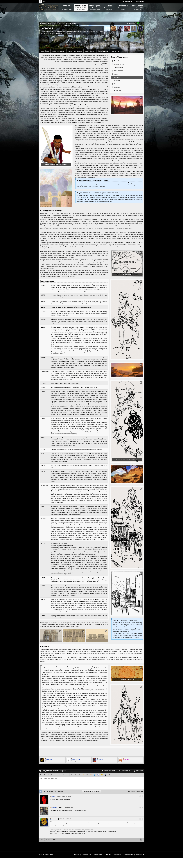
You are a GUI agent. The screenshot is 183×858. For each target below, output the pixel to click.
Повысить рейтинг (140, 23)
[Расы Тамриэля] (134, 29)
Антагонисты (115, 51)
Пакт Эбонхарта (90, 51)
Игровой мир (45, 51)
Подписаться (131, 23)
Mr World (54, 807)
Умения (108, 854)
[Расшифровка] (98, 774)
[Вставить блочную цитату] (83, 774)
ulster (53, 796)
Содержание (140, 854)
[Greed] (44, 822)
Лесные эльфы (118, 71)
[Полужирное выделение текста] (40, 774)
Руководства (98, 854)
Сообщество (128, 854)
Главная (76, 854)
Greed (53, 819)
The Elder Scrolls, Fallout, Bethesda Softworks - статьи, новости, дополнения (49, 7)
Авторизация (138, 1)
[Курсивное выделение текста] (44, 774)
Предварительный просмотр (54, 791)
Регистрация (126, 1)
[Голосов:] (138, 796)
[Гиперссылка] (94, 774)
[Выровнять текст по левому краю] (71, 774)
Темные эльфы (118, 67)
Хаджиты (117, 87)
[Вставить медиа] (105, 774)
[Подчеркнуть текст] (48, 774)
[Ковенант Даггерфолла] (120, 29)
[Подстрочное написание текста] (56, 774)
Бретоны (117, 80)
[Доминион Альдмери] (113, 29)
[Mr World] (44, 811)
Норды (116, 74)
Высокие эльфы (119, 64)
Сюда (54, 839)
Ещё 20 (48, 839)
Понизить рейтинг (142, 23)
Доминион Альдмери (58, 51)
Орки (115, 84)
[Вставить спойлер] (90, 774)
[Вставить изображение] (101, 774)
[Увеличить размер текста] (67, 774)
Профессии (117, 854)
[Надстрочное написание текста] (59, 774)
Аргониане (117, 90)
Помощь (40, 791)
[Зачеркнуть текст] (51, 774)
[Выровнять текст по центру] (75, 774)
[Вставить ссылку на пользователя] (109, 774)
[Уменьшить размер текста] (63, 774)
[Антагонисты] (140, 29)
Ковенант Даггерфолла (75, 51)
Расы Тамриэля (103, 51)
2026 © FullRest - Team (46, 854)
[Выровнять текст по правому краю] (79, 774)
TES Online (43, 23)
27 (137, 23)
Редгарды (117, 77)
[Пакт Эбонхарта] (127, 29)
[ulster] (44, 799)
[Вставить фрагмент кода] (87, 774)
